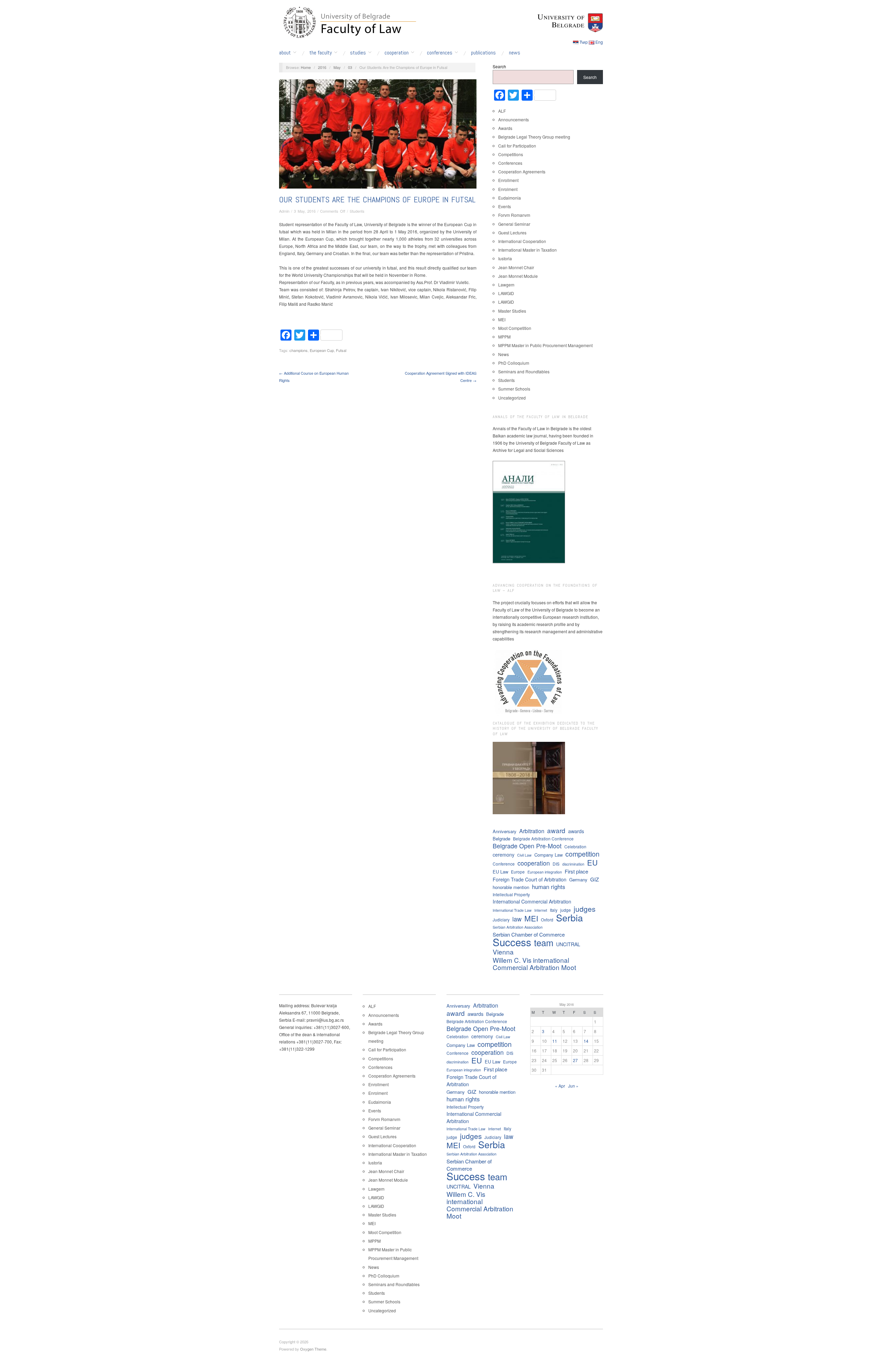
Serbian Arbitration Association (518, 927)
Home (306, 67)
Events (504, 206)
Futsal (341, 350)
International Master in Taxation (527, 250)
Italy (553, 910)
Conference (504, 864)
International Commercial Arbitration (532, 901)
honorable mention (511, 887)
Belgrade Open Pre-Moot (527, 845)
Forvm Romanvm (514, 215)
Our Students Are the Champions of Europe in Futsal (377, 199)
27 (575, 1060)
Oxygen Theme (313, 1349)
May (337, 67)
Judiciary (501, 919)
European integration (544, 872)
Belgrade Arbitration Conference (543, 838)
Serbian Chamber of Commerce (529, 934)
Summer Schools (514, 389)
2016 (322, 67)
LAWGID (506, 293)
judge (565, 910)
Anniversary (504, 831)
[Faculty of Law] (348, 21)
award (556, 830)
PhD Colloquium (513, 363)
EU (592, 862)
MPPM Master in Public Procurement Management (545, 345)
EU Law (500, 871)
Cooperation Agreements (521, 171)
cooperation (533, 863)
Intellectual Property (511, 894)
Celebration (575, 846)
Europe (518, 872)
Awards (505, 128)
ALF (502, 111)
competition (582, 853)
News (514, 52)
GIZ (594, 879)
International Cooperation (522, 241)
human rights (548, 886)
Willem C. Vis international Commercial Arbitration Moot (534, 963)
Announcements (513, 119)
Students (357, 211)
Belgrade (501, 838)
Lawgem (506, 284)
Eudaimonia (509, 198)
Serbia (569, 917)
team (543, 942)
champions (298, 350)
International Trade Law (512, 910)
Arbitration (531, 831)
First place (576, 871)
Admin (284, 211)
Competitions (510, 154)
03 (350, 67)
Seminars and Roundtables (524, 371)
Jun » (573, 1086)
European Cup (322, 350)
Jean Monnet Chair (516, 267)
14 (586, 1041)
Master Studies (512, 311)
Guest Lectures (512, 232)
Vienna (503, 951)
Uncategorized (512, 398)
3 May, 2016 (305, 211)
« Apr (560, 1086)
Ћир (584, 42)
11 (554, 1041)
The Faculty (320, 52)
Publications (483, 52)
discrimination (573, 864)
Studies (358, 52)
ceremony (503, 854)
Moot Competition (514, 328)
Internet (540, 910)
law (517, 918)
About (285, 52)
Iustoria (505, 258)
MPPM (504, 337)
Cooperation (396, 52)
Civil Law (524, 855)
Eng (599, 42)
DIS (556, 864)
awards (576, 831)
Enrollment (508, 180)
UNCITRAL (568, 944)
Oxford (547, 919)
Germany (578, 879)
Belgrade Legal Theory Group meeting (534, 137)
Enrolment (507, 189)
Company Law (548, 854)
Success (512, 942)
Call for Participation (517, 146)
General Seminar (514, 224)
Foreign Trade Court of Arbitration (529, 879)
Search (499, 66)
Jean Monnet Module (518, 276)
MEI (501, 319)
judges (584, 908)
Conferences (439, 52)
